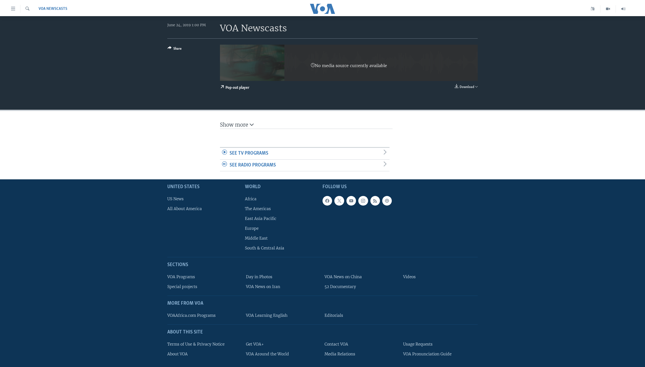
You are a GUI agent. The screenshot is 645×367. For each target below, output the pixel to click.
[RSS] (375, 201)
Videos (409, 276)
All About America (184, 208)
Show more (235, 125)
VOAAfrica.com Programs (191, 315)
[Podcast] (387, 201)
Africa (250, 198)
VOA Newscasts (53, 9)
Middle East (256, 238)
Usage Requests (418, 344)
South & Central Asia (264, 248)
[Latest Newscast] (623, 9)
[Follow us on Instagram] (363, 201)
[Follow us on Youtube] (351, 201)
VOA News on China (343, 276)
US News (175, 198)
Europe (252, 228)
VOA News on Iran (263, 286)
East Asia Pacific (260, 218)
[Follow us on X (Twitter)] (339, 201)
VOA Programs (181, 276)
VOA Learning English (266, 315)
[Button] (175, 49)
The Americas (258, 208)
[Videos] (608, 9)
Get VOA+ (255, 344)
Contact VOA (336, 344)
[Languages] (592, 9)
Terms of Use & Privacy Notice (195, 344)
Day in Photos (259, 276)
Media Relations (340, 354)
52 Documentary (340, 286)
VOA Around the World (267, 354)
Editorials (334, 315)
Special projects (182, 286)
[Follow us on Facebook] (327, 201)
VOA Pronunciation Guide (427, 354)
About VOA (177, 354)
